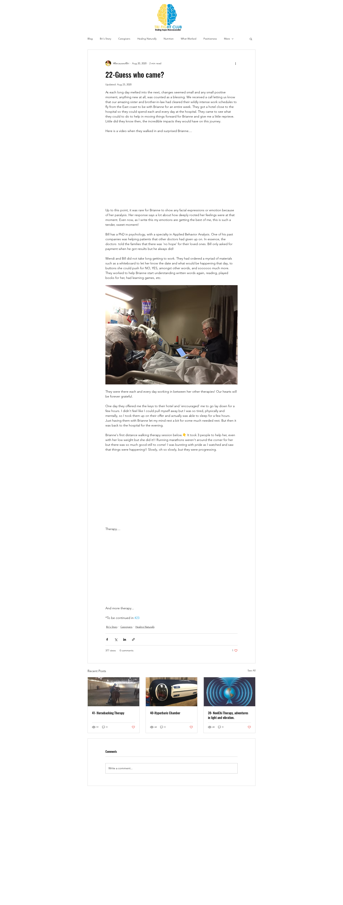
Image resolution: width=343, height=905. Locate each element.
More (227, 38)
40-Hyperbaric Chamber (165, 713)
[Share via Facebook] (107, 639)
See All (251, 670)
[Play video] (171, 170)
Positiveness (210, 38)
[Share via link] (133, 639)
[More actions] (235, 63)
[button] (251, 38)
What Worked (188, 38)
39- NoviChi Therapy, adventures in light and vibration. (228, 715)
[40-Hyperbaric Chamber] (171, 691)
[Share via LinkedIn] (124, 639)
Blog (90, 38)
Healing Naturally (146, 38)
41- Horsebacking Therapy (108, 713)
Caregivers (124, 38)
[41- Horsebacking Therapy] (113, 691)
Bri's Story (105, 38)
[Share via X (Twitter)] (116, 639)
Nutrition (169, 38)
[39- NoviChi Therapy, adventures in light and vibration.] (229, 691)
